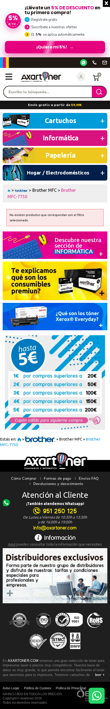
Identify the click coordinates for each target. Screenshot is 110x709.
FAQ (95, 478)
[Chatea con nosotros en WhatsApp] (97, 696)
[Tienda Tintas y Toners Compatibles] (8, 190)
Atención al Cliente (55, 495)
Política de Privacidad (71, 688)
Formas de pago (57, 478)
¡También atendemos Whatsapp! (55, 504)
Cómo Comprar (23, 478)
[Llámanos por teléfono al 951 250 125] (94, 62)
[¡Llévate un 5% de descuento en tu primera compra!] (55, 28)
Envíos (85, 478)
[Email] (104, 62)
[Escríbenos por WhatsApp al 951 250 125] (83, 62)
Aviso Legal (11, 688)
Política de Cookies (37, 688)
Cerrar (106, 3)
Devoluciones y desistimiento (58, 484)
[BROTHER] (21, 190)
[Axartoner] (41, 77)
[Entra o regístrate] (80, 76)
